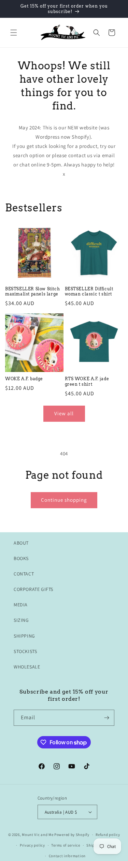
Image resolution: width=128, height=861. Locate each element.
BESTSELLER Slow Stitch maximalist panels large (32, 291)
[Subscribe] (106, 718)
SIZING (21, 620)
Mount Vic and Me (37, 834)
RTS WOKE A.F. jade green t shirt (87, 381)
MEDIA (21, 605)
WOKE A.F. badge (24, 378)
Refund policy (108, 834)
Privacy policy (32, 845)
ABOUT (21, 543)
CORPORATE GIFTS (33, 589)
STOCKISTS (25, 651)
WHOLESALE (27, 667)
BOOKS (21, 558)
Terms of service (65, 845)
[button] (13, 32)
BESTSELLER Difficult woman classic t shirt (89, 291)
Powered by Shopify (71, 834)
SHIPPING (24, 636)
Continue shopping (64, 500)
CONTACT (24, 574)
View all (64, 413)
